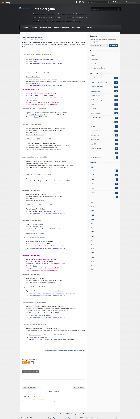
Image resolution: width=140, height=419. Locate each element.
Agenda (34, 27)
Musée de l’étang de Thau (36, 293)
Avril (93, 188)
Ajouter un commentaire (38, 400)
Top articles (56, 418)
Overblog (82, 414)
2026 (92, 167)
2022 (92, 215)
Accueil (25, 27)
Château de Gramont (35, 315)
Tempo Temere (38, 161)
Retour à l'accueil (53, 391)
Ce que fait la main (96, 117)
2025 (92, 202)
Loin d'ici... (94, 144)
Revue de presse (96, 148)
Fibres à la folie (95, 113)
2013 (92, 253)
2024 (92, 206)
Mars (93, 192)
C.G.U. (82, 418)
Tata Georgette (52, 94)
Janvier (94, 197)
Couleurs (93, 122)
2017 (92, 236)
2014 (92, 248)
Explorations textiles (97, 86)
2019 (92, 227)
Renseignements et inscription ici (35, 135)
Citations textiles (96, 131)
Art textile (93, 109)
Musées (93, 126)
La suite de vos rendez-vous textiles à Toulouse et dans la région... (64, 350)
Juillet (93, 175)
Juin (93, 179)
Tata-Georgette (44, 9)
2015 (92, 244)
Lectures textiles (95, 91)
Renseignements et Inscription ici (35, 233)
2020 (92, 223)
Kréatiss (31, 98)
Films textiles (95, 135)
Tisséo (35, 100)
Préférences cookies (112, 418)
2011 (92, 261)
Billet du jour (45, 27)
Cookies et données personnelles (95, 418)
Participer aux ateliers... (98, 68)
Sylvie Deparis (58, 291)
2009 (92, 270)
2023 (92, 211)
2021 (92, 219)
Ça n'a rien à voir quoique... (99, 100)
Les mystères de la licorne (55, 339)
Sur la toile (94, 153)
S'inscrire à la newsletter (30, 372)
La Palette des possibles (36, 115)
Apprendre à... (77, 27)
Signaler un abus (73, 418)
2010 (92, 265)
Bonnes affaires (95, 95)
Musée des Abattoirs (35, 335)
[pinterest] (83, 2)
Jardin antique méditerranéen (55, 293)
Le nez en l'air (95, 139)
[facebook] (76, 2)
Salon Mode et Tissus (33, 77)
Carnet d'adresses (61, 27)
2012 (92, 257)
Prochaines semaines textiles (99, 82)
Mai (93, 183)
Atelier (92, 104)
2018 (92, 232)
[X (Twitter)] (80, 2)
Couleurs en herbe (37, 226)
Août (93, 170)
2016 (92, 240)
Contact (89, 27)
